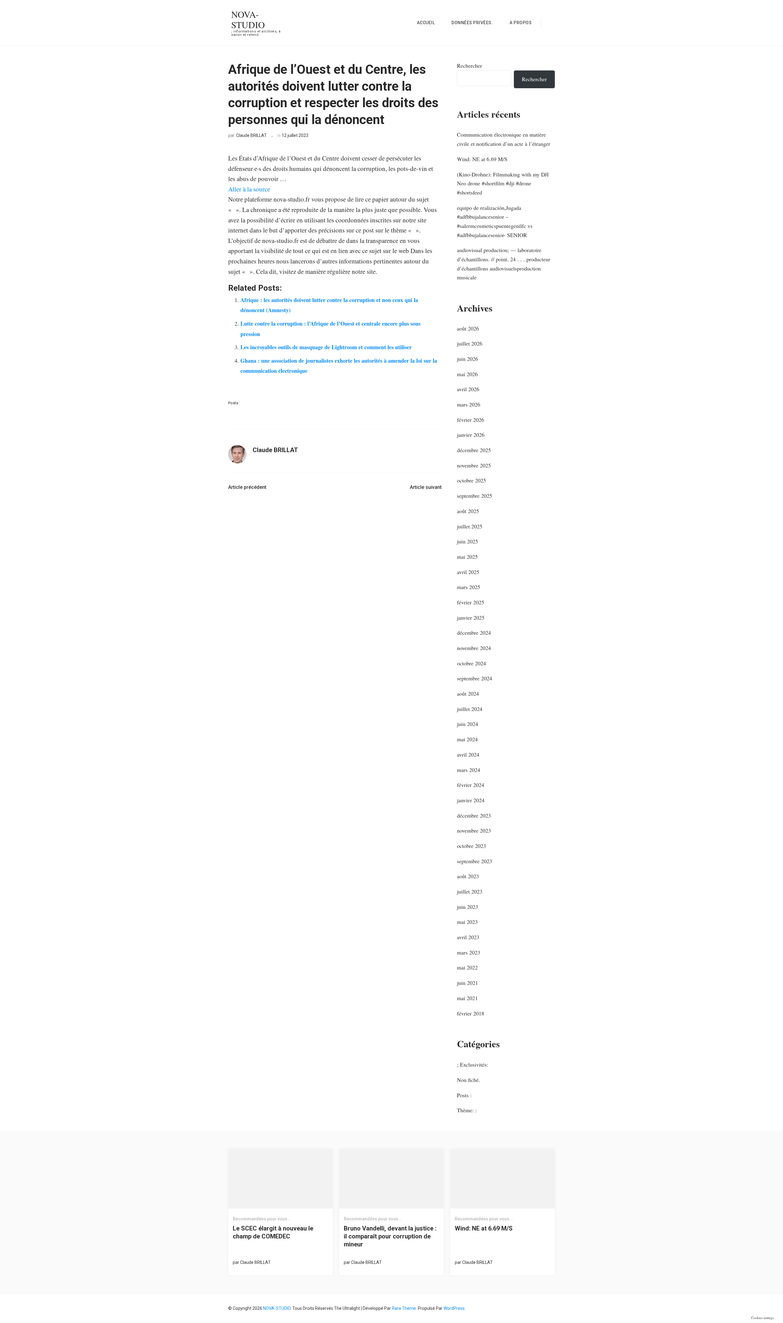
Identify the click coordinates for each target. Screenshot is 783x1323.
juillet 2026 (469, 343)
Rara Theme (404, 1308)
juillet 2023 (469, 891)
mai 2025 (467, 556)
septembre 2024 (474, 678)
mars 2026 (468, 404)
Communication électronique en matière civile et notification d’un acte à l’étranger (503, 139)
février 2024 (470, 784)
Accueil (426, 22)
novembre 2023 (474, 830)
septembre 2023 (474, 861)
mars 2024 (468, 769)
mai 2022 (467, 967)
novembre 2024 (474, 648)
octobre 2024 (471, 663)
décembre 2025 (474, 450)
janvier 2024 (470, 800)
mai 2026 (467, 374)
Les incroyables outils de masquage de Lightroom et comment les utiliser (326, 347)
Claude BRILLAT (251, 135)
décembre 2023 (474, 815)
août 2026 (468, 328)
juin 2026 (467, 358)
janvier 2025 (470, 617)
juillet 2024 (469, 709)
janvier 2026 (470, 434)
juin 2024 (467, 724)
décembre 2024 (474, 632)
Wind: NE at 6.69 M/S (482, 159)
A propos (521, 22)
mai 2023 (467, 921)
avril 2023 (468, 937)
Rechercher (469, 65)
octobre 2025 (471, 480)
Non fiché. (468, 1079)
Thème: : (467, 1110)
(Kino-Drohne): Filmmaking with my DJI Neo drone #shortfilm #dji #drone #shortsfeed (503, 183)
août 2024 (468, 693)
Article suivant (426, 487)
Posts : (234, 403)
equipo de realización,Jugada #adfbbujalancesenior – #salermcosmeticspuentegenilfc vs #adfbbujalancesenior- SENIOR (495, 221)
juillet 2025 (469, 526)
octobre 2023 (471, 845)
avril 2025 (468, 572)
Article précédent (247, 487)
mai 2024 (467, 739)
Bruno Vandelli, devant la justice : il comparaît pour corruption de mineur (390, 1236)
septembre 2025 (474, 495)
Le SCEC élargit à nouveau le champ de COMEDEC (273, 1232)
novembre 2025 (474, 465)
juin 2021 (467, 982)
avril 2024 (468, 754)
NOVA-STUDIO (248, 19)
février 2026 (470, 419)
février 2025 (470, 602)
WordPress (454, 1308)
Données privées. (472, 22)
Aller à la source (249, 189)
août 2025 (468, 511)
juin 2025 (467, 541)
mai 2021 (467, 998)
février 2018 (470, 1013)
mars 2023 (468, 952)
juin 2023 (467, 906)
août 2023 (468, 876)
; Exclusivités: (472, 1064)
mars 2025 (468, 587)
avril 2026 (468, 389)
